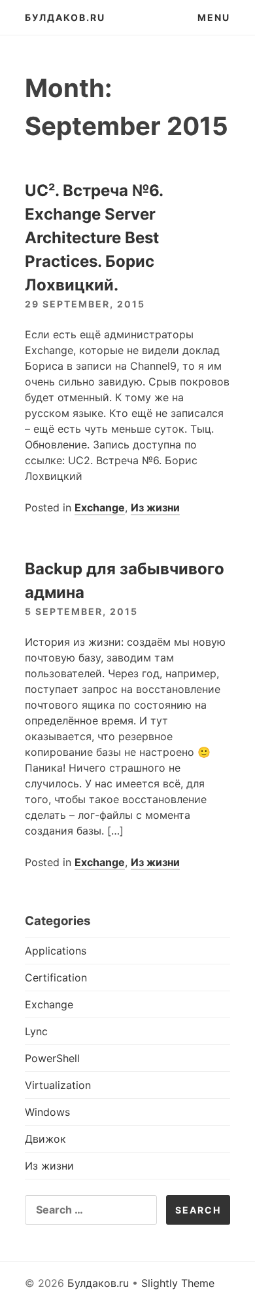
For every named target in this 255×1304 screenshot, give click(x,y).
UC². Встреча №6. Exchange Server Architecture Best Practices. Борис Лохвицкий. (94, 237)
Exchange (100, 507)
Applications (55, 950)
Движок (45, 1138)
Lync (36, 1031)
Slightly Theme (177, 1283)
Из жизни (155, 507)
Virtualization (58, 1085)
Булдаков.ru (65, 17)
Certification (56, 977)
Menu (213, 17)
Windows (47, 1111)
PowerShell (52, 1058)
